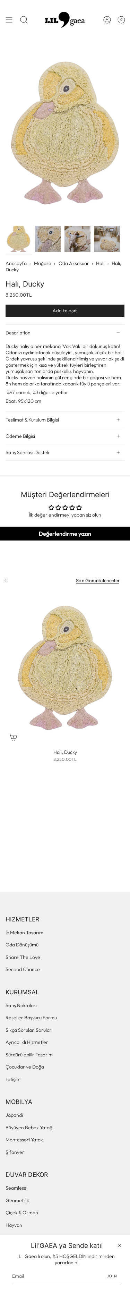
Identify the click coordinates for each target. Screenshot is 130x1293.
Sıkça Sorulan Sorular (29, 1030)
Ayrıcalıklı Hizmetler (27, 1042)
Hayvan (14, 1225)
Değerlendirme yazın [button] (65, 533)
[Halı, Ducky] (65, 667)
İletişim (13, 1079)
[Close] (119, 1245)
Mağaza (42, 263)
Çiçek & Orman (22, 1212)
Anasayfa (16, 263)
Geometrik (17, 1200)
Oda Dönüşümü (22, 945)
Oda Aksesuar (74, 263)
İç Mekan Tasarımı (25, 932)
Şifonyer (15, 1152)
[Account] (107, 20)
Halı (100, 263)
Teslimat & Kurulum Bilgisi (32, 420)
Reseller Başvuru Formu (31, 1017)
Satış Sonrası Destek (28, 452)
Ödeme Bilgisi (20, 436)
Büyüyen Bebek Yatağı (29, 1127)
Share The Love (23, 957)
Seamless (16, 1188)
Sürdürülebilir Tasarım (29, 1055)
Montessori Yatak (24, 1140)
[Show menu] (9, 20)
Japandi (14, 1115)
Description (18, 333)
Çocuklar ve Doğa (25, 1067)
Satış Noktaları (21, 1005)
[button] (24, 20)
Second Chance (23, 969)
